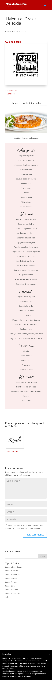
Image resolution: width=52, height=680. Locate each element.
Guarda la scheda (13, 90)
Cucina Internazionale (13, 567)
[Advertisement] (26, 628)
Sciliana (8, 597)
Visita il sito (11, 94)
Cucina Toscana (11, 589)
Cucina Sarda (13, 41)
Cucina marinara (11, 571)
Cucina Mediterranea (13, 574)
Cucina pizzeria (11, 578)
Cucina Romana (11, 582)
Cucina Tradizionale (12, 593)
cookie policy (8, 668)
